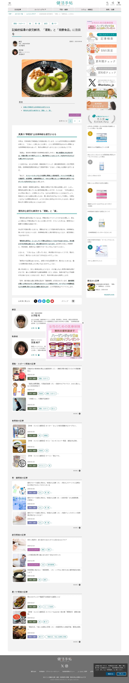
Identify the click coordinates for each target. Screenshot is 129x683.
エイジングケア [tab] (40, 9)
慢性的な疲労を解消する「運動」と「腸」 (37, 110)
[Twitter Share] (35, 301)
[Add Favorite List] (73, 301)
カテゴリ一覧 (19, 14)
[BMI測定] (102, 48)
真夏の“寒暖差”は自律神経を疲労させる (36, 107)
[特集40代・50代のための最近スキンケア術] (102, 94)
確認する (110, 674)
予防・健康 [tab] (64, 9)
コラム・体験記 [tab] (87, 9)
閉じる (121, 674)
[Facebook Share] (40, 301)
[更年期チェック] (102, 60)
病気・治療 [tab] (110, 9)
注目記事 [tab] (18, 9)
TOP (10, 14)
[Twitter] (102, 82)
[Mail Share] (52, 301)
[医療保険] (102, 26)
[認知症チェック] (102, 71)
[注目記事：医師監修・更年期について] (102, 105)
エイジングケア (31, 14)
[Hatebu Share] (44, 301)
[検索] (102, 37)
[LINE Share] (48, 301)
